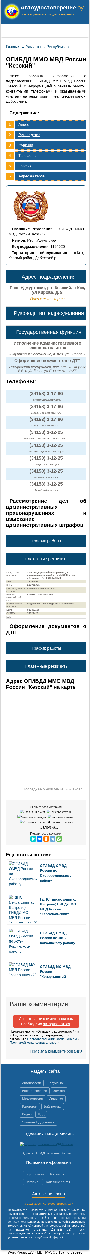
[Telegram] (52, 839)
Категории (30, 1106)
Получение (55, 1083)
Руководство (29, 135)
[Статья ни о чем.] (33, 812)
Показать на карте (47, 299)
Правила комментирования (56, 1051)
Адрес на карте (31, 176)
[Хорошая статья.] (61, 817)
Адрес (23, 124)
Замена (59, 1091)
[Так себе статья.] (60, 812)
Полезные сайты (57, 1182)
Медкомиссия (32, 1098)
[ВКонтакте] (39, 839)
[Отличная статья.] (34, 822)
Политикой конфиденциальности (35, 1042)
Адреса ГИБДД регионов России (46, 1153)
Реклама (32, 1182)
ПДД (41, 1114)
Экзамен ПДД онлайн (38, 1122)
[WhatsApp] (59, 839)
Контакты (57, 1174)
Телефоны (27, 156)
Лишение (56, 1098)
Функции (25, 145)
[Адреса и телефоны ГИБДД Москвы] (46, 1144)
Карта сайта (35, 1174)
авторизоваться (56, 1024)
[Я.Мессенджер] (33, 839)
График (24, 166)
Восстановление (34, 1091)
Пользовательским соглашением (52, 1039)
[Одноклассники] (46, 839)
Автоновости (31, 1083)
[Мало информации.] (32, 817)
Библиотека (52, 1106)
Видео (27, 1114)
